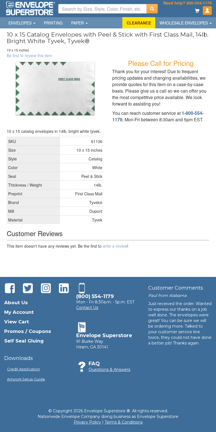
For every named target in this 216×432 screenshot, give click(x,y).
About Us (16, 302)
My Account (19, 312)
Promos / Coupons (27, 331)
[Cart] (197, 11)
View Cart (16, 321)
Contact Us (87, 307)
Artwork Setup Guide (26, 379)
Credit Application (23, 369)
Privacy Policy (87, 422)
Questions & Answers (109, 369)
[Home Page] (30, 8)
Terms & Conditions (124, 422)
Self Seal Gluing (24, 341)
